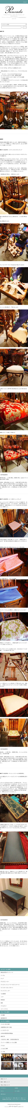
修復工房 (3, 1036)
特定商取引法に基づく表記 (6, 1099)
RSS (22, 1099)
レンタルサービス (5, 1030)
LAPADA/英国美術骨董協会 (7, 1033)
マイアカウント (3, 1088)
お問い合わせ (3, 1094)
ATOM (25, 1099)
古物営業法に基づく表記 (6, 1027)
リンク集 (3, 1051)
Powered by (7, 1106)
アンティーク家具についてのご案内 (9, 1042)
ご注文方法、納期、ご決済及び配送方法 (10, 1039)
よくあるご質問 (4, 1048)
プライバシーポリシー (15, 1099)
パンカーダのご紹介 (5, 1024)
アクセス (3, 1045)
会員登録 (16, 1088)
